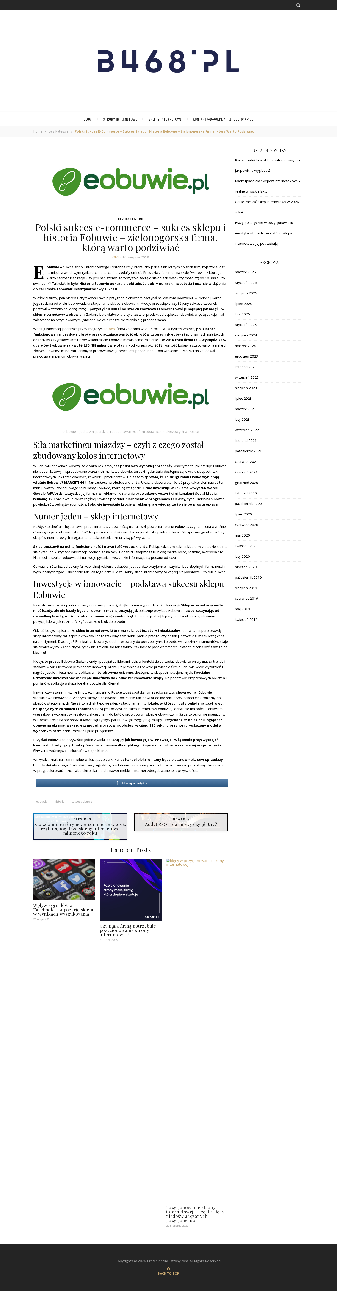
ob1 (115, 257)
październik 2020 (248, 503)
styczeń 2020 (246, 566)
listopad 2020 (246, 493)
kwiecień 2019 (246, 619)
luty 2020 (242, 556)
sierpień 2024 (246, 335)
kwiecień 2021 (246, 472)
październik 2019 (248, 577)
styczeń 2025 (246, 324)
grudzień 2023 (246, 356)
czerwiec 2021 (246, 461)
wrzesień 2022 (247, 430)
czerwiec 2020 (246, 524)
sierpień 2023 (246, 387)
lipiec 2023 (243, 398)
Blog (87, 119)
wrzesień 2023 (247, 377)
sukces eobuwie (82, 801)
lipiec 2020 (243, 514)
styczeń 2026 (246, 282)
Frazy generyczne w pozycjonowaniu (264, 222)
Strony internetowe (120, 119)
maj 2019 (242, 609)
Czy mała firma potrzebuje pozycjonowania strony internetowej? (128, 930)
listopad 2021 (246, 440)
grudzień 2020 (246, 482)
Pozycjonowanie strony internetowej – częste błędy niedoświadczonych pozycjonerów (195, 1213)
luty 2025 (242, 314)
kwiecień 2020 (246, 545)
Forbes (109, 328)
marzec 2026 (245, 272)
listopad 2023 (246, 366)
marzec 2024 (245, 345)
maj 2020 (242, 535)
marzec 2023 (245, 409)
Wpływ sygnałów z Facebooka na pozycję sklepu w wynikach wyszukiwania (64, 909)
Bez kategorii (59, 131)
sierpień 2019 (246, 588)
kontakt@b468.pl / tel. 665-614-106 (223, 119)
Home (37, 131)
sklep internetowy (165, 532)
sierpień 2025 (246, 293)
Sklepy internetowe (165, 119)
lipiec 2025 (243, 303)
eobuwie (41, 801)
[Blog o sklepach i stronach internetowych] (168, 63)
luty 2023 (242, 419)
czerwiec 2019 (246, 598)
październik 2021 (248, 451)
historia (59, 801)
